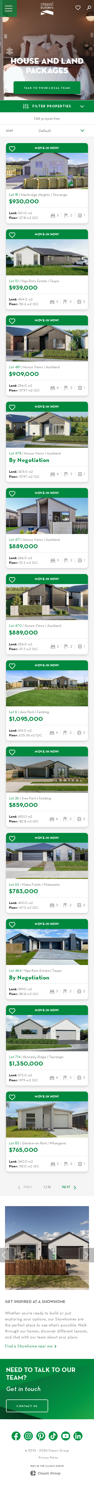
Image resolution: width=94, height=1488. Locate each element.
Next (66, 1187)
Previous (7, 1255)
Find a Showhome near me (28, 1345)
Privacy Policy (48, 1457)
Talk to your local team (47, 88)
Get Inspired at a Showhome (35, 1301)
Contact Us (27, 1406)
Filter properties (51, 106)
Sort (10, 130)
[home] (47, 10)
